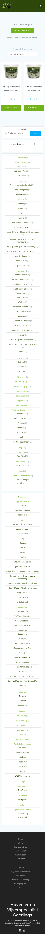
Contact (21, 867)
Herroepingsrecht (21, 883)
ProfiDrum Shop (20, 847)
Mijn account (21, 851)
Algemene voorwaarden (20, 871)
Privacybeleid (21, 875)
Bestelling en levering (20, 879)
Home (9, 37)
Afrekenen (21, 859)
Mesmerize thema (22, 925)
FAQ (20, 887)
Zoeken (22, 129)
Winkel (20, 843)
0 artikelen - (23, 30)
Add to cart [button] (11, 108)
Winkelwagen (20, 855)
